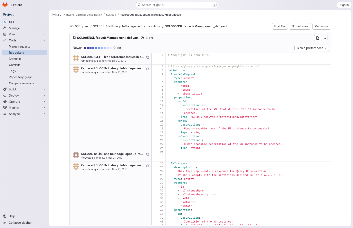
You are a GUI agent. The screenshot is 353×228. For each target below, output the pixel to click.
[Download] (324, 38)
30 (161, 183)
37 (161, 210)
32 (161, 190)
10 (161, 97)
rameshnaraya (89, 60)
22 (161, 144)
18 (161, 128)
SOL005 (74, 26)
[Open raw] (317, 38)
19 (161, 132)
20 (161, 136)
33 (161, 194)
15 (161, 117)
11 (161, 101)
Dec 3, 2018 (119, 60)
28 (161, 175)
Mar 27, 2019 (115, 157)
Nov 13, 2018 (119, 72)
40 (161, 221)
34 (161, 198)
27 (161, 171)
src (87, 26)
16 (161, 120)
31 (161, 186)
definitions (154, 26)
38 (161, 214)
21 (161, 140)
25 (161, 163)
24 (161, 152)
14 (161, 113)
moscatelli (87, 157)
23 (161, 148)
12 (161, 105)
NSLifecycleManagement (125, 26)
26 (161, 167)
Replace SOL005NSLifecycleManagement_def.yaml (118, 68)
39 (161, 217)
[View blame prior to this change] (147, 57)
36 (161, 206)
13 (161, 109)
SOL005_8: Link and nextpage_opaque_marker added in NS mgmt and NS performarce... (144, 154)
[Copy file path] (142, 38)
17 (161, 124)
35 (161, 202)
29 (161, 179)
